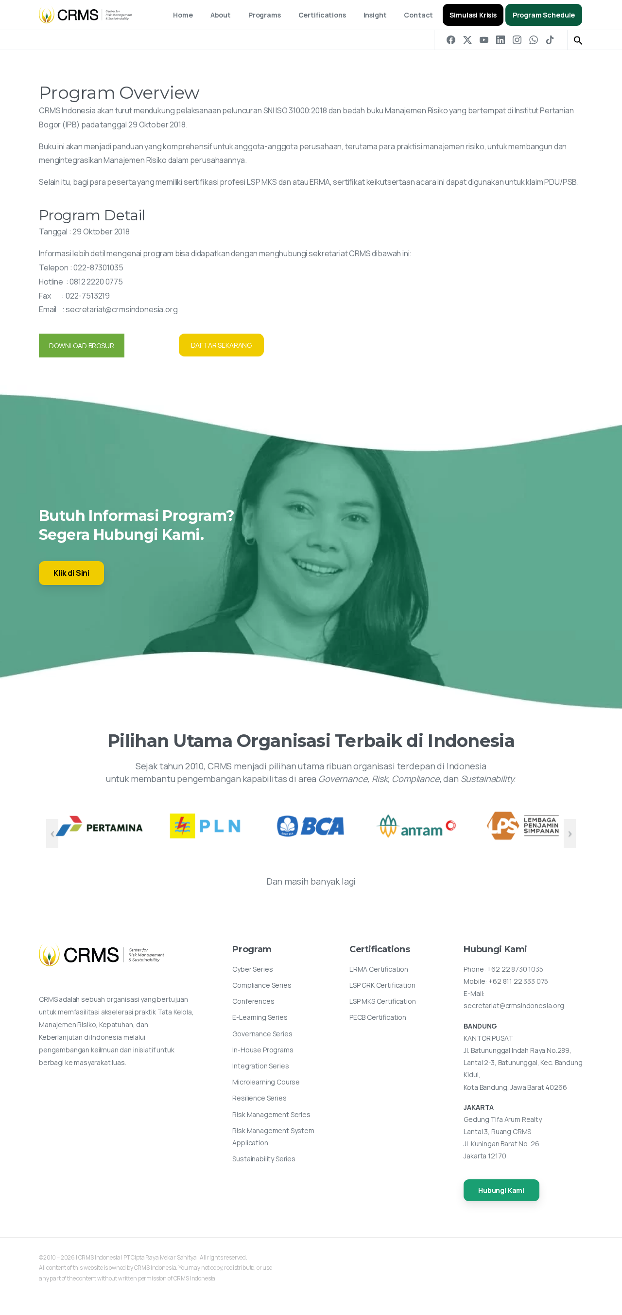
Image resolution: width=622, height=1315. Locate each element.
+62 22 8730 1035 (515, 969)
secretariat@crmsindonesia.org (121, 309)
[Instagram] (517, 40)
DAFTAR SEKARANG (221, 345)
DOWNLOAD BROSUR (81, 345)
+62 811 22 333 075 (518, 981)
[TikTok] (550, 40)
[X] (467, 40)
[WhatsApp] (533, 40)
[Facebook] (451, 40)
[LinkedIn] (500, 40)
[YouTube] (484, 40)
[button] (578, 40)
